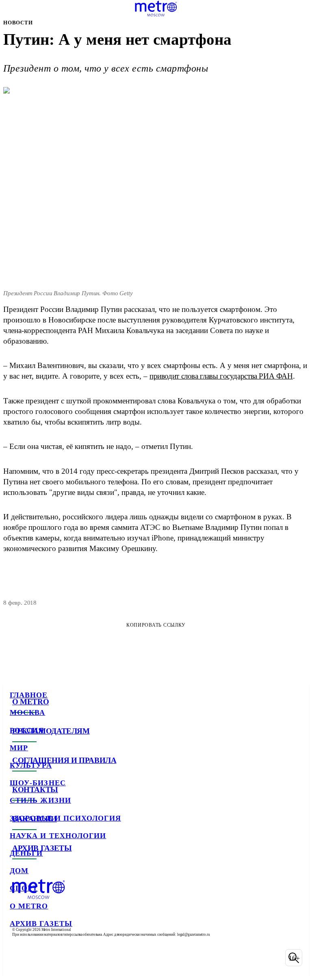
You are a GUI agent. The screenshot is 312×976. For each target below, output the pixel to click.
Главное (29, 695)
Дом (19, 871)
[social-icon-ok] (60, 958)
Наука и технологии (58, 836)
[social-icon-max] (81, 958)
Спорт (24, 888)
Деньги (26, 853)
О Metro (29, 906)
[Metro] (156, 8)
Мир (19, 748)
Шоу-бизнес (38, 783)
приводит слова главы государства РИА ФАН (221, 376)
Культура (31, 765)
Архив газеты (41, 923)
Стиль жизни (40, 800)
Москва (27, 712)
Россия (27, 730)
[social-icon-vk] (18, 958)
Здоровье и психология (65, 818)
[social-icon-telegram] (39, 958)
